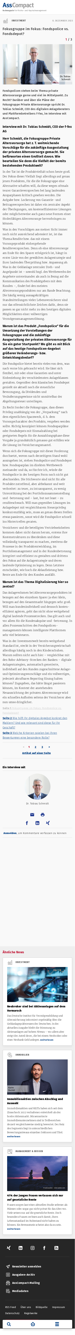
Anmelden (10, 833)
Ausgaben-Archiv (23, 1274)
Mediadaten (20, 1291)
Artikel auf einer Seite (36, 753)
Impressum (58, 1307)
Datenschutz (12, 1313)
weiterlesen (47, 1040)
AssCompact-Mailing (26, 1283)
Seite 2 (35, 723)
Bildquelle (42, 1307)
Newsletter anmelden (26, 1266)
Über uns (26, 1307)
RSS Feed (10, 1307)
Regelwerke (31, 1313)
